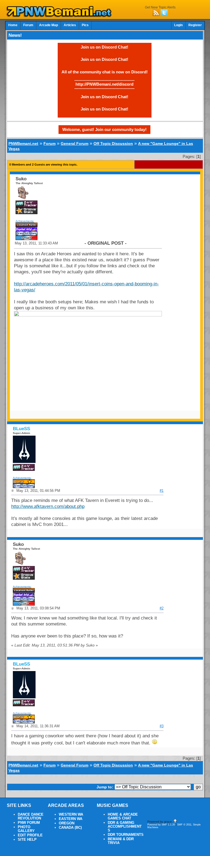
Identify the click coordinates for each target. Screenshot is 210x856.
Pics (85, 25)
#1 (162, 491)
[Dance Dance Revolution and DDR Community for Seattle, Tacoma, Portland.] (60, 16)
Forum (28, 25)
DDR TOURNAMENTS (126, 835)
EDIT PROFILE (30, 835)
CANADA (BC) (70, 828)
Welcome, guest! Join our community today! (104, 129)
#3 (162, 726)
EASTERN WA (70, 819)
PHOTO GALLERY (26, 829)
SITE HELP (27, 840)
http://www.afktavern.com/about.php (47, 506)
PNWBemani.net (23, 143)
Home (13, 25)
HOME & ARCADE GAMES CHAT (123, 816)
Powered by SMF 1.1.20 (161, 824)
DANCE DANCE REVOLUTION (30, 816)
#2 (162, 608)
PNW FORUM (29, 823)
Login (178, 25)
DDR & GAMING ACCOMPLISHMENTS (125, 826)
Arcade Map (48, 25)
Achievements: (25, 221)
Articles (70, 25)
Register (195, 25)
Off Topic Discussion (113, 143)
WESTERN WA (71, 814)
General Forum (74, 143)
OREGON (66, 823)
